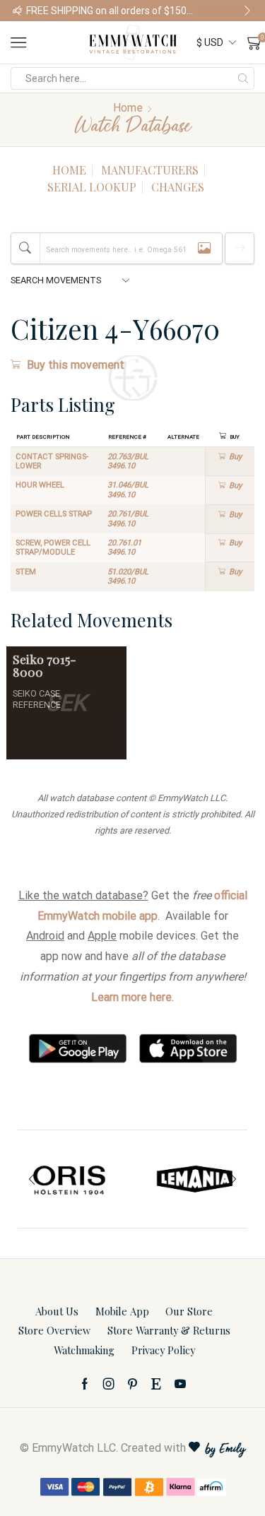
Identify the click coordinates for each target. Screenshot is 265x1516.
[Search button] (243, 78)
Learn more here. (132, 997)
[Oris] (70, 1179)
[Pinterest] (132, 1384)
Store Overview (54, 1330)
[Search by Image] (204, 248)
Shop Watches (227, 10)
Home (128, 107)
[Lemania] (195, 1179)
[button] (18, 10)
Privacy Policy (163, 1350)
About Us (56, 1311)
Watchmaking (84, 1350)
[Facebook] (84, 1384)
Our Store (189, 1311)
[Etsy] (156, 1384)
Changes (177, 186)
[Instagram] (108, 1384)
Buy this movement (75, 365)
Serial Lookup (91, 186)
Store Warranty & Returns (168, 1330)
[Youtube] (180, 1384)
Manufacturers (150, 169)
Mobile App (122, 1311)
